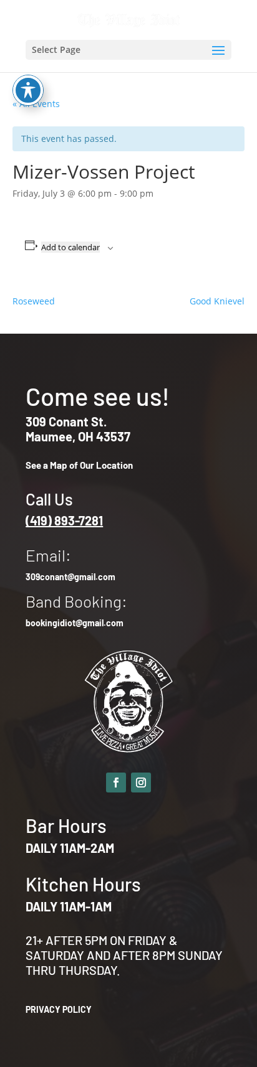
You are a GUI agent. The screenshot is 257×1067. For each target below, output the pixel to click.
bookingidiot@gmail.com (75, 623)
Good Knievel (217, 301)
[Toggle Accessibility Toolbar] (28, 90)
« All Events (36, 104)
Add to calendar (70, 247)
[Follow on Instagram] (141, 782)
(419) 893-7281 (64, 520)
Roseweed (33, 301)
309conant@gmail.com (70, 576)
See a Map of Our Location (79, 465)
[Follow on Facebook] (116, 782)
